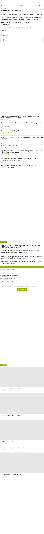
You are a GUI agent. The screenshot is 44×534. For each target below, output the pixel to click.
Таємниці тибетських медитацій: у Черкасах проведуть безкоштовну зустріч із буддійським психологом (21, 117)
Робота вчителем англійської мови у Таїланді (15, 448)
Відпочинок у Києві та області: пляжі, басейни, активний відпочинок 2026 (21, 123)
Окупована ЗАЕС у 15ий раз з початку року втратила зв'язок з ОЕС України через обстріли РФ (20, 166)
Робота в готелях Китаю (9, 442)
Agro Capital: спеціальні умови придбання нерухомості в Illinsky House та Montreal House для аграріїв (22, 151)
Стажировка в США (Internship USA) (12, 389)
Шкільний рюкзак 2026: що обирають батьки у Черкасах (17, 131)
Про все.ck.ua (3, 30)
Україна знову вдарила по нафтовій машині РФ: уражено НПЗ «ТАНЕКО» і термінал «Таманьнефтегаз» (19, 159)
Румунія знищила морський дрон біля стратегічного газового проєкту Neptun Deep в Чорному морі (21, 144)
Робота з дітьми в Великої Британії (12, 474)
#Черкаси (2, 32)
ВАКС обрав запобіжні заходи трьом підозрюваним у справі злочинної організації (22, 138)
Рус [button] (40, 5)
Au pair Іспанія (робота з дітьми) (11, 415)
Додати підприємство (22, 289)
